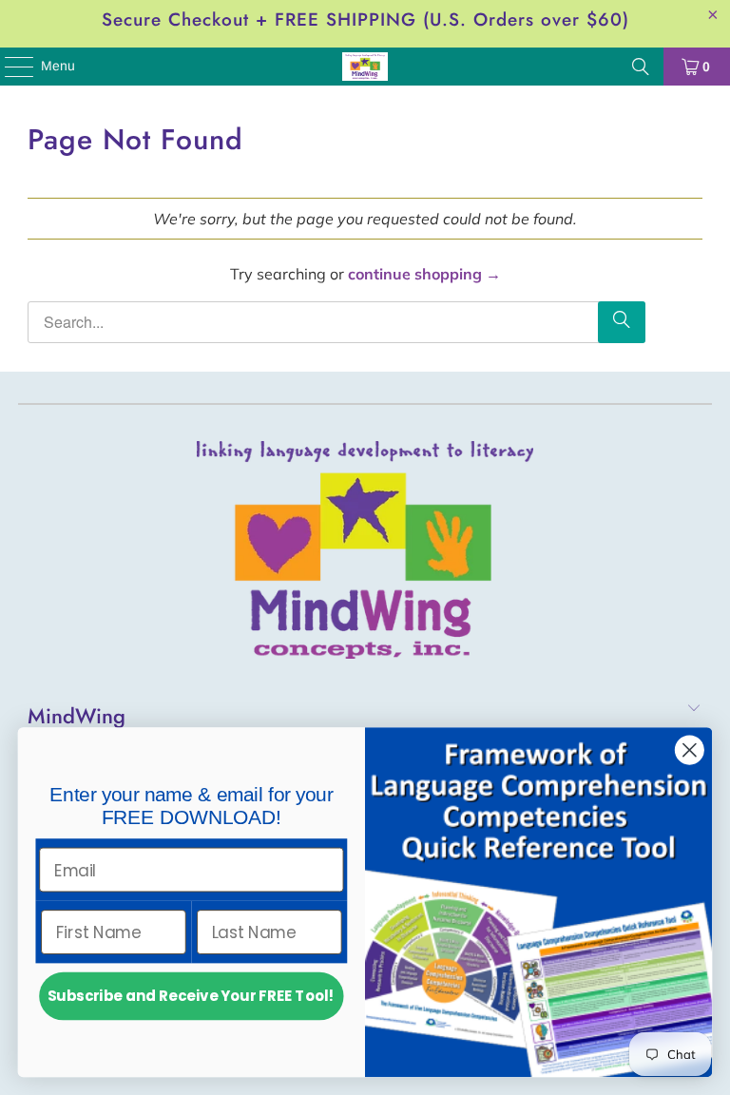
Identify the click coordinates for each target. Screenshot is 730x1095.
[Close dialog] (689, 750)
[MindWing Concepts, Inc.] (365, 67)
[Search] (641, 67)
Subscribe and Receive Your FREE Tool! (192, 996)
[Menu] (9, 67)
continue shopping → (424, 273)
